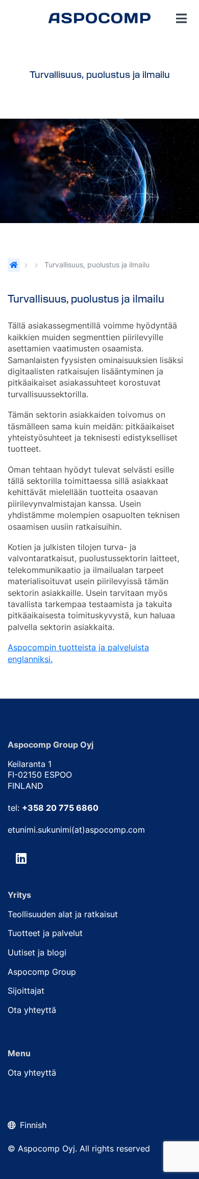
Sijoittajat (26, 990)
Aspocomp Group (42, 971)
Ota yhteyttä (32, 1010)
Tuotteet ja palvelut (45, 933)
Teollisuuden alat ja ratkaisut (63, 914)
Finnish (33, 1125)
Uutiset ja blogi (37, 952)
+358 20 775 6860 (60, 807)
